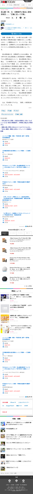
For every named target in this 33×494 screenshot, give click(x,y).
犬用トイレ (28, 233)
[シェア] (16, 17)
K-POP (26, 405)
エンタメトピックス (8, 114)
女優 (10, 110)
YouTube (23, 482)
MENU (27, 1)
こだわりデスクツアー (23, 402)
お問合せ (7, 484)
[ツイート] (12, 17)
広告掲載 (12, 484)
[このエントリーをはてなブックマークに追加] (24, 17)
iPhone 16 (13, 402)
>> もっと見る (28, 286)
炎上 (4, 110)
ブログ (17, 110)
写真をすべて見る (18, 33)
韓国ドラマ (19, 405)
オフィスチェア (13, 233)
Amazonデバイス (5, 233)
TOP (16, 477)
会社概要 (17, 484)
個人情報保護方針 (23, 484)
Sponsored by (22, 226)
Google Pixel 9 (10, 405)
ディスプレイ (20, 233)
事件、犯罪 (19, 114)
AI (3, 405)
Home (9, 482)
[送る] (20, 17)
